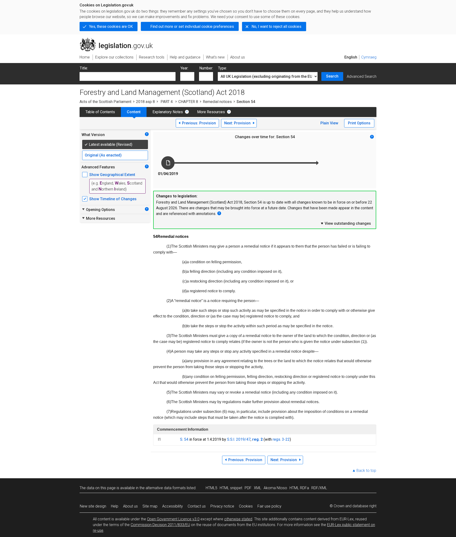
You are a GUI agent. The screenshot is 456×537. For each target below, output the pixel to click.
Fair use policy (269, 506)
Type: (222, 68)
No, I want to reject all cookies (276, 26)
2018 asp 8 (145, 101)
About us (130, 506)
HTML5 (211, 488)
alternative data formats (166, 488)
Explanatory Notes (167, 112)
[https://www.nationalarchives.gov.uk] (347, 42)
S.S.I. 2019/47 (239, 439)
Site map (149, 506)
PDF (248, 488)
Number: (206, 68)
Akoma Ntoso (275, 488)
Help (114, 506)
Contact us (197, 506)
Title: (84, 68)
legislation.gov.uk (119, 40)
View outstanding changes (345, 223)
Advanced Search (361, 76)
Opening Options (98, 209)
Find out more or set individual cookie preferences (192, 26)
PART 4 (167, 101)
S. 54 (184, 439)
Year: (184, 68)
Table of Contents (100, 112)
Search (332, 76)
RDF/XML (319, 488)
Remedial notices (217, 101)
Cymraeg (368, 57)
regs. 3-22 (281, 439)
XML (257, 488)
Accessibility (172, 506)
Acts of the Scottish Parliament (105, 101)
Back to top (366, 470)
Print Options (359, 123)
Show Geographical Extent (112, 174)
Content (134, 112)
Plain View (329, 123)
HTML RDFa (299, 488)
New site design (93, 506)
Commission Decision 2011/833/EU (160, 524)
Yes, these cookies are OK (111, 26)
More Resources (211, 112)
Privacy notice (222, 506)
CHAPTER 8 (188, 101)
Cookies (246, 506)
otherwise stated (238, 519)
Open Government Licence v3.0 (173, 519)
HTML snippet (231, 488)
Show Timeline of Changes (113, 199)
